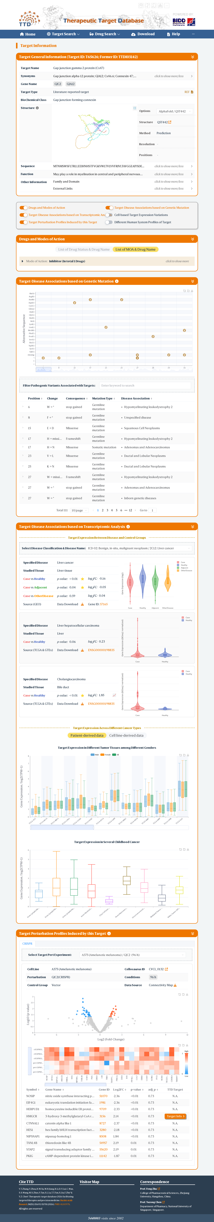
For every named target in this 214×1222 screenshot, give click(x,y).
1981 (102, 1102)
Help (175, 34)
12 (130, 510)
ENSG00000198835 (101, 650)
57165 (104, 604)
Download (146, 34)
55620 (103, 1149)
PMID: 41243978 (62, 1204)
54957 (103, 1143)
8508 (102, 1136)
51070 (103, 1096)
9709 (102, 1109)
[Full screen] (135, 108)
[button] (123, 76)
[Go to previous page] (93, 510)
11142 (103, 1156)
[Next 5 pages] (126, 510)
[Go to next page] (135, 510)
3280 (102, 1129)
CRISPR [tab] (27, 943)
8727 (102, 1123)
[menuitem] (27, 34)
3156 (102, 1116)
